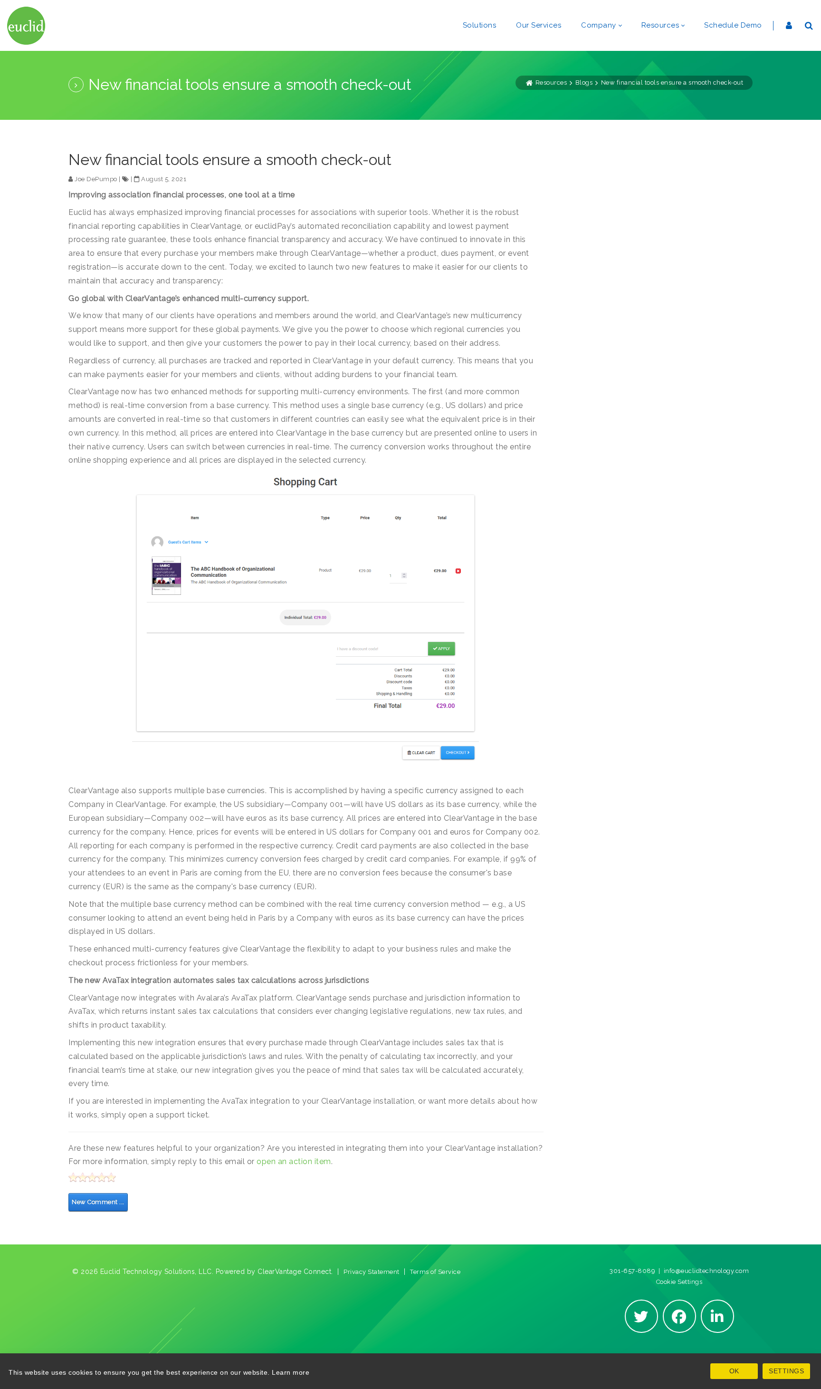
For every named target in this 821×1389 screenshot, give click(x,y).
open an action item (294, 1161)
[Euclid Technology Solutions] (26, 25)
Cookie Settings (679, 1281)
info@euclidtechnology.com (706, 1270)
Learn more (290, 1372)
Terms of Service (435, 1271)
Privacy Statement (372, 1271)
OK (734, 1371)
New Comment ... (98, 1201)
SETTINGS (786, 1371)
